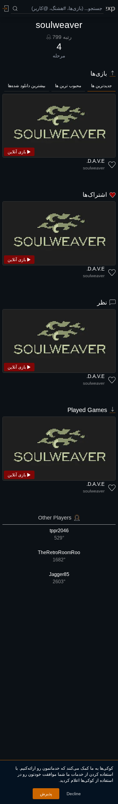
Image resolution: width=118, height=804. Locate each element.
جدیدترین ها (101, 85)
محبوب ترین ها (68, 85)
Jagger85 (59, 578)
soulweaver (94, 167)
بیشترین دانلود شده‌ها (26, 85)
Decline (74, 793)
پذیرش (46, 793)
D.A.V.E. (96, 161)
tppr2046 (59, 534)
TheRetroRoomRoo (59, 556)
